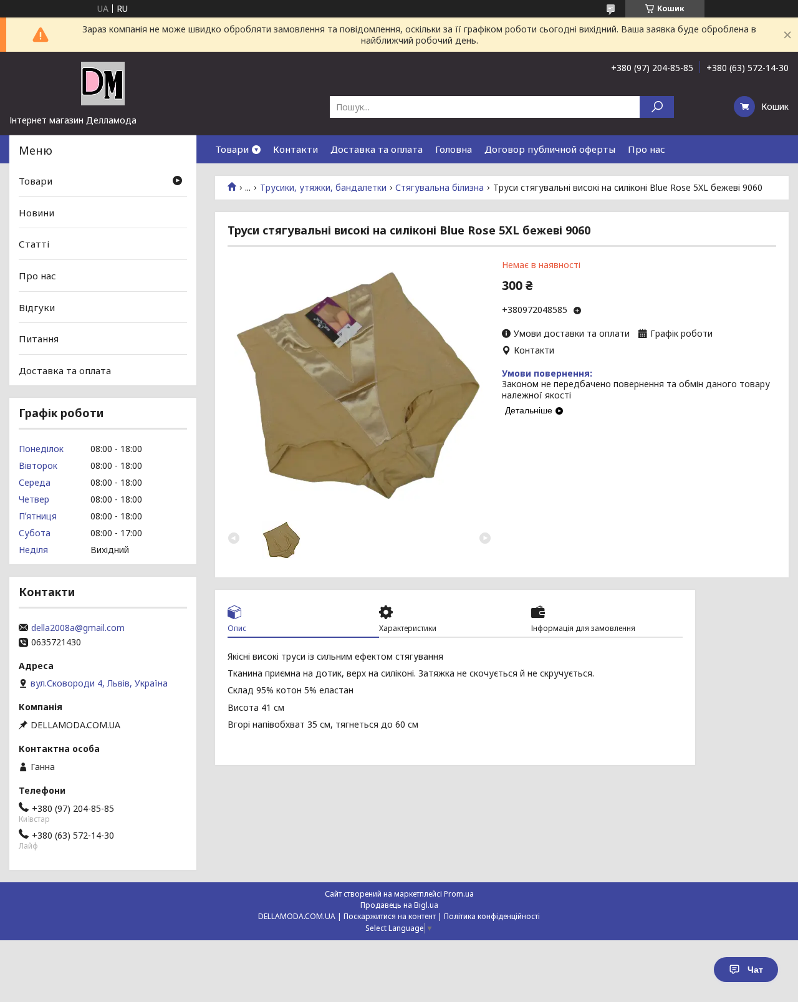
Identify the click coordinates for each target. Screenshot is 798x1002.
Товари (232, 149)
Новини (36, 212)
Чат (755, 970)
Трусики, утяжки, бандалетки (323, 187)
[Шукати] (657, 107)
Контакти (295, 149)
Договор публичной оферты (549, 149)
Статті (34, 244)
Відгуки (37, 307)
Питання (39, 338)
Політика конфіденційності (492, 916)
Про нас (646, 149)
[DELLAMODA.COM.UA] (103, 83)
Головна (453, 149)
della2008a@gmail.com (78, 627)
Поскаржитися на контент (390, 916)
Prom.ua (459, 894)
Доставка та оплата (376, 149)
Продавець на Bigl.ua (399, 905)
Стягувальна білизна (439, 187)
